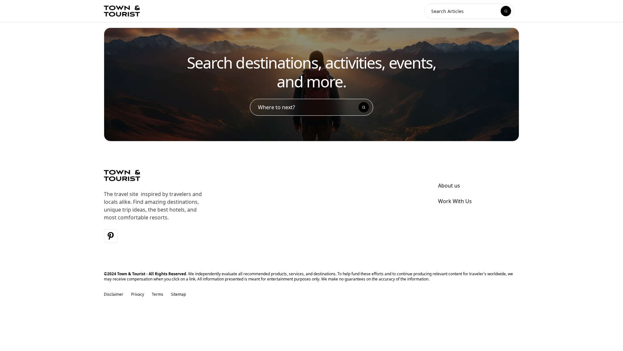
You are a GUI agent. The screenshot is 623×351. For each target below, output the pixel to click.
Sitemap (178, 294)
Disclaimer (113, 294)
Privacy (137, 294)
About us (449, 185)
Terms (157, 294)
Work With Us (455, 201)
